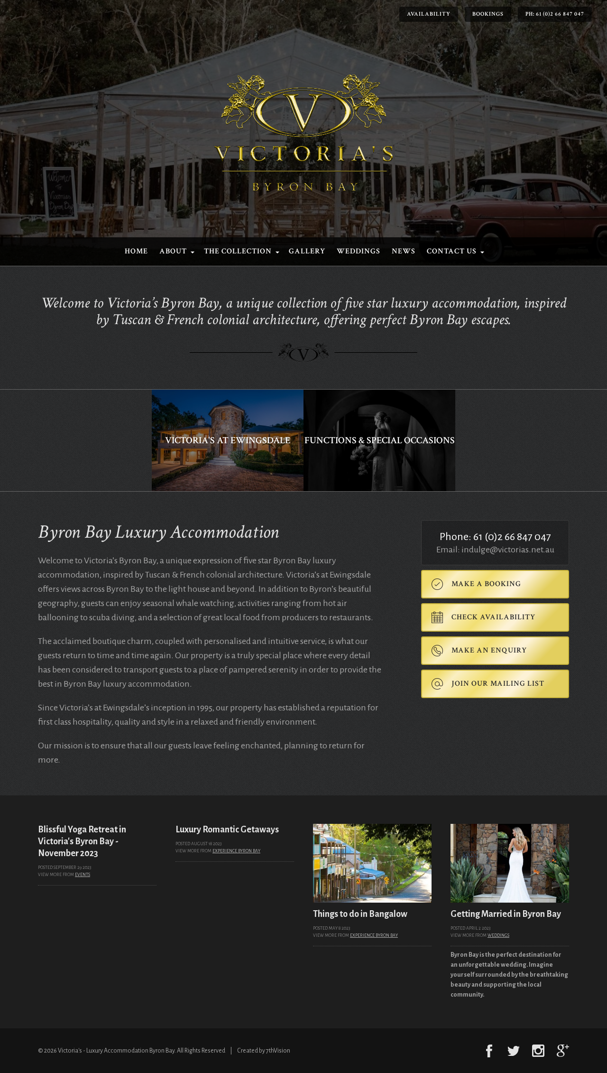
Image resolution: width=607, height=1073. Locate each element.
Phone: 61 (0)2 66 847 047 (495, 536)
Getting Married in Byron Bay (506, 914)
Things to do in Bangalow (360, 914)
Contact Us (452, 251)
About (173, 251)
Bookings (488, 14)
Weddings (358, 251)
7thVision (278, 1050)
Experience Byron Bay (236, 851)
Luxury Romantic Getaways (227, 829)
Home (136, 251)
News (403, 251)
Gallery (307, 251)
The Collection (238, 251)
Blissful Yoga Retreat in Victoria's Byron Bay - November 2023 (82, 841)
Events (82, 874)
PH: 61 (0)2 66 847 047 (554, 14)
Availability (429, 14)
